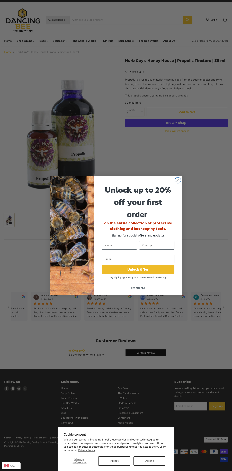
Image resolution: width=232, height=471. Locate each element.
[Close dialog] (178, 180)
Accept (114, 461)
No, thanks (138, 288)
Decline (149, 461)
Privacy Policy (86, 450)
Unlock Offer (138, 269)
